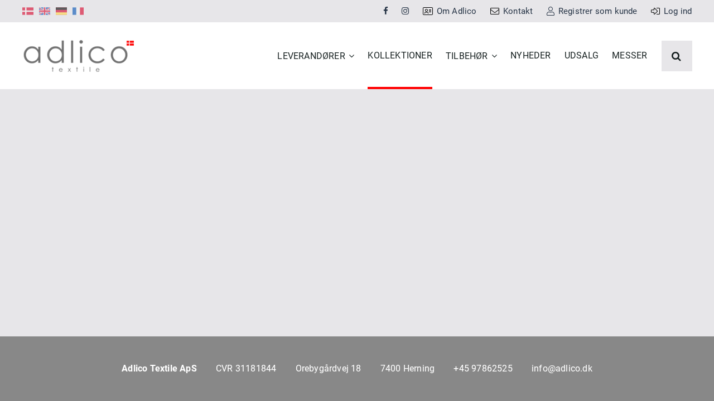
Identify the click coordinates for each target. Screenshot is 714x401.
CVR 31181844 (246, 368)
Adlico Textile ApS (159, 368)
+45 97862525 (483, 368)
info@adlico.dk (562, 368)
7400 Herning (407, 368)
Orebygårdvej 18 (328, 368)
